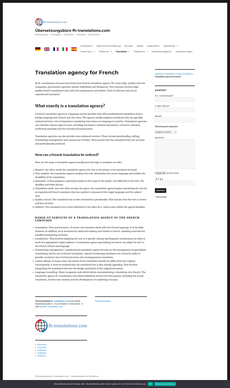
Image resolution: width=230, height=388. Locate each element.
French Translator (184, 74)
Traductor (104, 51)
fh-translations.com (60, 301)
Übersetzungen (184, 51)
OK (150, 384)
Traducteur (86, 51)
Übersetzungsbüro (162, 51)
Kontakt (128, 46)
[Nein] (226, 384)
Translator (121, 51)
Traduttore (139, 51)
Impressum (86, 46)
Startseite (159, 74)
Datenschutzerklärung (108, 46)
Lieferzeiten (153, 46)
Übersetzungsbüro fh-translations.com (72, 30)
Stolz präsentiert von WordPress (85, 376)
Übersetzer (169, 46)
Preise (140, 46)
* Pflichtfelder (161, 197)
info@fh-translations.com (51, 307)
